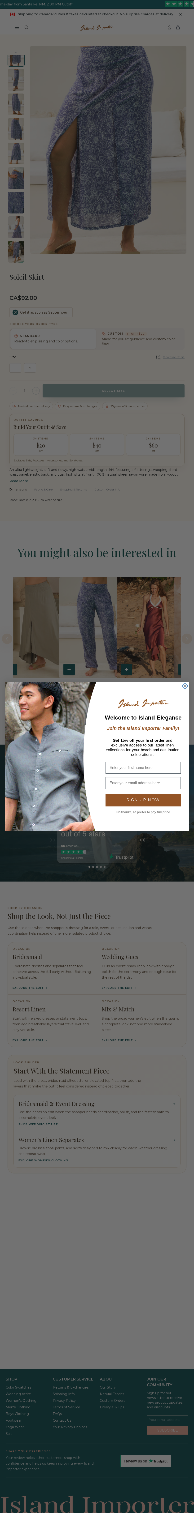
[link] (143, 703)
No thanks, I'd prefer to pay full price (143, 812)
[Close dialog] (185, 686)
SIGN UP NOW (143, 800)
